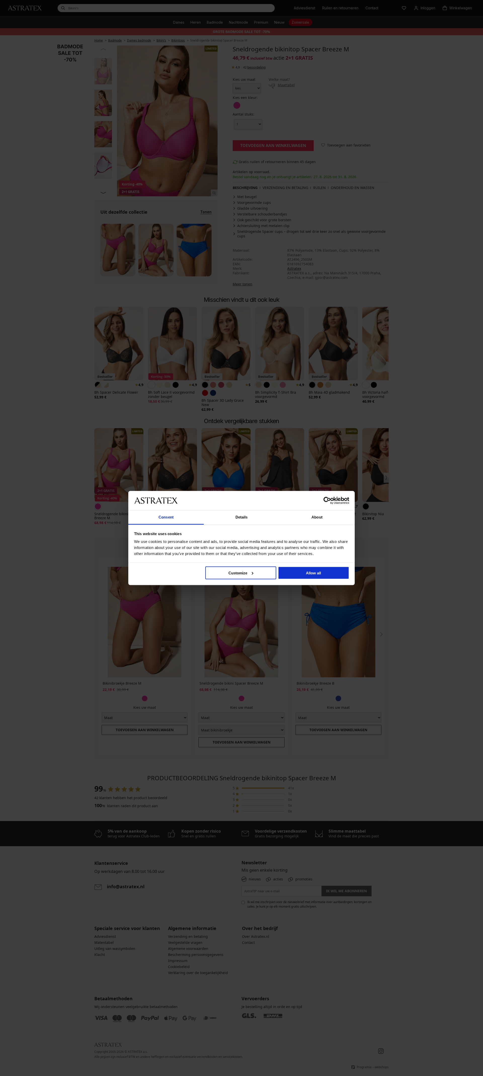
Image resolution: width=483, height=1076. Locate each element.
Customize (237, 573)
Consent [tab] (166, 517)
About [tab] (317, 517)
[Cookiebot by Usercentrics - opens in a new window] (327, 500)
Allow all (313, 573)
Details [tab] (241, 517)
